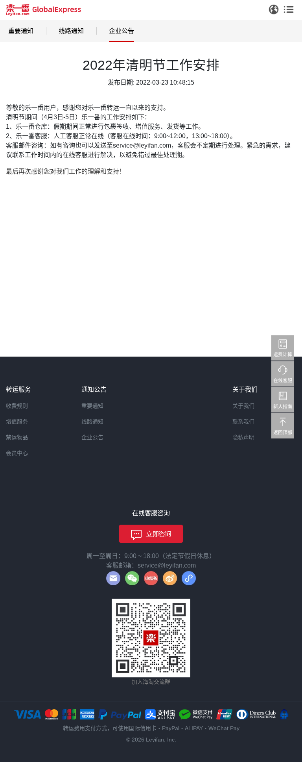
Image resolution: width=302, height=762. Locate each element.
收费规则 (17, 406)
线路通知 (71, 31)
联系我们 (243, 421)
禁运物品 (17, 437)
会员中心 (17, 453)
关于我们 (243, 406)
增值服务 (17, 421)
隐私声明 (243, 437)
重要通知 (20, 31)
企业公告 (121, 31)
